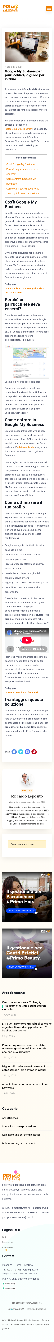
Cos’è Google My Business (20, 164)
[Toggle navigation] (49, 8)
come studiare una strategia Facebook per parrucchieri (25, 290)
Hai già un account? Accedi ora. (27, 1303)
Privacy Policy (10, 1283)
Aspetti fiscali (10, 1118)
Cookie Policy (10, 1288)
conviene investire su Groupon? (21, 692)
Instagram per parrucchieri (18, 128)
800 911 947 (13, 1269)
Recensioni (7, 1242)
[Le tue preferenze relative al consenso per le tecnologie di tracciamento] (2, 1006)
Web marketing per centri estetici (21, 1134)
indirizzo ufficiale (25, 447)
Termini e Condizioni (36, 1309)
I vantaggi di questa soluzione (22, 193)
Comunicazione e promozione (19, 1126)
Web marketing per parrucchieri (19, 1143)
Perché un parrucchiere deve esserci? (22, 172)
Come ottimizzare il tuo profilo (22, 188)
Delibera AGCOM (16, 1309)
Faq (4, 1237)
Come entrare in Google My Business (21, 181)
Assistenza (7, 1247)
